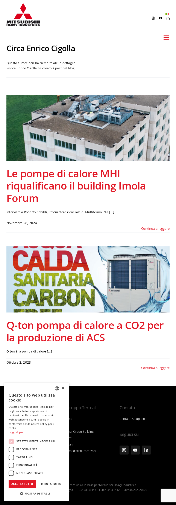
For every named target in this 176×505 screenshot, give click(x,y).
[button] (36, 493)
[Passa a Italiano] (166, 14)
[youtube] (160, 18)
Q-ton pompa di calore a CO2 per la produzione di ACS (85, 331)
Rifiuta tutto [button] (51, 484)
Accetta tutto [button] (22, 484)
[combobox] (57, 388)
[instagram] (153, 18)
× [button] (62, 388)
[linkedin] (168, 18)
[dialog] (36, 442)
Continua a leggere (155, 228)
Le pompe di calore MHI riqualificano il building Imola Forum (76, 185)
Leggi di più (16, 432)
